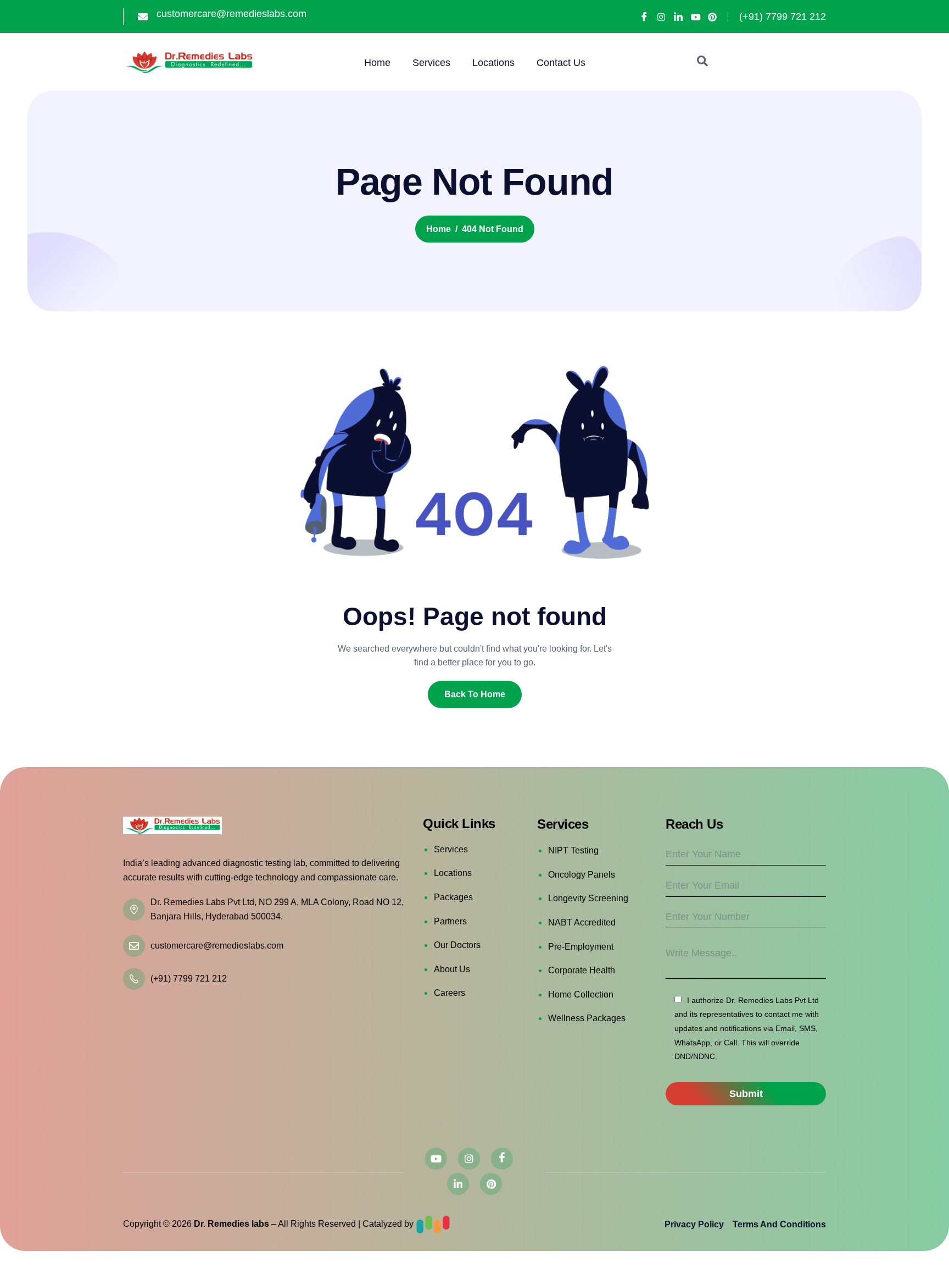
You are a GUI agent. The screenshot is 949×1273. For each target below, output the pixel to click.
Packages (453, 897)
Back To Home (474, 694)
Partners (450, 921)
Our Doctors (457, 945)
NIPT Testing (573, 850)
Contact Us (561, 62)
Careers (449, 993)
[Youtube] (695, 17)
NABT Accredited (582, 922)
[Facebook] (644, 16)
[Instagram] (661, 17)
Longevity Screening (588, 898)
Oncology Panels (581, 874)
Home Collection (580, 994)
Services (431, 62)
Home (377, 62)
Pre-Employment (580, 946)
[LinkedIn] (678, 16)
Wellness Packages (587, 1018)
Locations (493, 62)
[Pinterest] (712, 17)
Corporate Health (581, 970)
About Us (452, 969)
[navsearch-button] (702, 62)
